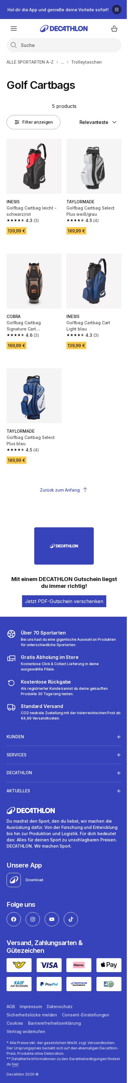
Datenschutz (60, 1004)
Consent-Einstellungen (85, 1013)
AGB (11, 1004)
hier (28, 1062)
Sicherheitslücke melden (32, 1013)
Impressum (31, 1004)
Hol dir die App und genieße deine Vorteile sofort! (58, 9)
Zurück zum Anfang (60, 489)
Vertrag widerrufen (26, 1029)
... (62, 61)
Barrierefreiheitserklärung (54, 1021)
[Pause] (116, 9)
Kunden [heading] (15, 730)
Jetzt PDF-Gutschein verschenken (64, 601)
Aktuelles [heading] (18, 784)
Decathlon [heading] (19, 766)
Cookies (15, 1021)
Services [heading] (16, 747)
